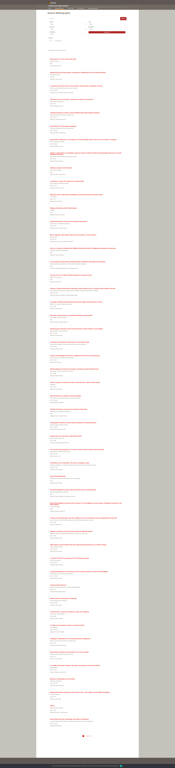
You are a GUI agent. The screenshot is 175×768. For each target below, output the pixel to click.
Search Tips (70, 8)
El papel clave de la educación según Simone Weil (65, 436)
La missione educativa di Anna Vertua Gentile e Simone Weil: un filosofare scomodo (76, 86)
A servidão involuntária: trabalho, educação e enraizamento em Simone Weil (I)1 (75, 665)
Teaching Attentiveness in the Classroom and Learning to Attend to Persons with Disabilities (79, 571)
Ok (121, 765)
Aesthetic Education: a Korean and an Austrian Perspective (68, 409)
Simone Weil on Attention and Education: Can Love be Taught (69, 652)
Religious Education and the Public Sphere (63, 208)
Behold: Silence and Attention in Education (63, 598)
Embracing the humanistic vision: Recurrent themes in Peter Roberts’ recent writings (76, 329)
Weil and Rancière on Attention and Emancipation (65, 396)
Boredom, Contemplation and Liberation (62, 679)
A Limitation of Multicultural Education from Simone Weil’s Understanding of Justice (76, 302)
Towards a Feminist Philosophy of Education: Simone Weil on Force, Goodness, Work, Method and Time (82, 288)
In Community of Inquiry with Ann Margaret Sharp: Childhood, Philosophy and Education (77, 261)
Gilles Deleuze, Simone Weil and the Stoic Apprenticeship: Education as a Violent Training (78, 544)
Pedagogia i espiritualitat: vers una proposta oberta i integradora (70, 638)
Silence (52, 705)
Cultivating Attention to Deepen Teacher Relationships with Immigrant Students (75, 112)
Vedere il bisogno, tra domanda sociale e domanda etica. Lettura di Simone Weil (75, 382)
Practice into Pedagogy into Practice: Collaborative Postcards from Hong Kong (74, 355)
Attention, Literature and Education (61, 168)
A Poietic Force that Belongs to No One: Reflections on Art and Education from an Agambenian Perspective (83, 518)
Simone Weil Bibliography (59, 6)
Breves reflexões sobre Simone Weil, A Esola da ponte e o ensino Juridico (73, 235)
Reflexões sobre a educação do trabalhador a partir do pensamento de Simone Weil (76, 194)
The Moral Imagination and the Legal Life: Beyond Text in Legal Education (73, 489)
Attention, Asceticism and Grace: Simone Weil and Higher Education (71, 531)
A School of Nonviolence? (58, 585)
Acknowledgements (93, 8)
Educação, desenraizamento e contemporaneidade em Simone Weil (71, 315)
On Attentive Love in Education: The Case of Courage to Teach (69, 463)
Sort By (50, 38)
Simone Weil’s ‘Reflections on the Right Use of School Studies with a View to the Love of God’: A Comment (83, 139)
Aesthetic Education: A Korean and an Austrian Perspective (68, 221)
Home (50, 8)
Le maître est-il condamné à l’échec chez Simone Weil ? (67, 625)
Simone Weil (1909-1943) (57, 476)
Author (51, 22)
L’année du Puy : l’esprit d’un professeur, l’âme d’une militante (69, 612)
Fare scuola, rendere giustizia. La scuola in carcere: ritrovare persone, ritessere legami (77, 449)
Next (88, 736)
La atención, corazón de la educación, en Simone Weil (67, 181)
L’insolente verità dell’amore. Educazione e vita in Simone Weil (69, 342)
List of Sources (80, 8)
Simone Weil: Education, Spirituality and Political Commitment (69, 719)
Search (123, 18)
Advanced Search (59, 8)
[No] (173, 766)
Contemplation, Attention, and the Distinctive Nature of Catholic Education (73, 422)
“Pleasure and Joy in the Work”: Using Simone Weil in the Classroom (71, 99)
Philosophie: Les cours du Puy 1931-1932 (63, 59)
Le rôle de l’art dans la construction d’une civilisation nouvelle (69, 558)
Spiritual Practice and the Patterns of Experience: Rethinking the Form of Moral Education (78, 72)
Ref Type (52, 27)
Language (52, 32)
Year (90, 22)
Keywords (91, 27)
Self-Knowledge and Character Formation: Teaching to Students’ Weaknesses (74, 369)
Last (91, 736)
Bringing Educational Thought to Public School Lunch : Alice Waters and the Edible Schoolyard (80, 692)
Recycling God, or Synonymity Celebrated (63, 126)
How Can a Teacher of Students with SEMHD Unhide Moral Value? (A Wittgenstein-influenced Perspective (83, 248)
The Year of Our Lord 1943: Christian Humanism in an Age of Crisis (71, 275)
